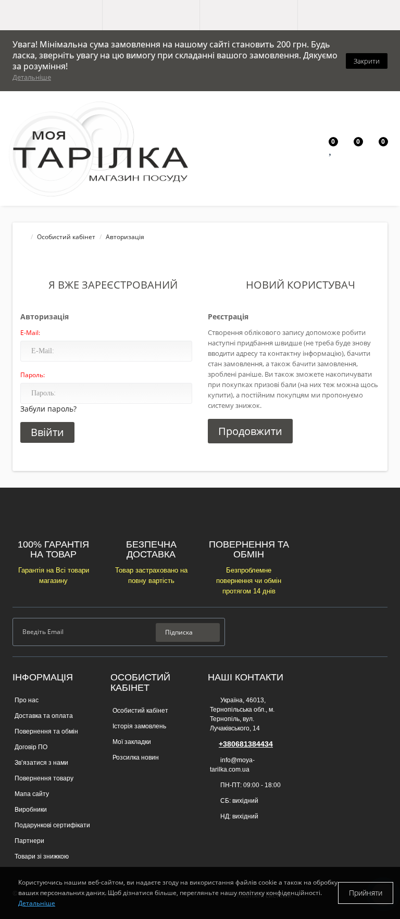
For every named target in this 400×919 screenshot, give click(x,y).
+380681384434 (246, 744)
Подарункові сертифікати (52, 825)
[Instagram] (363, 631)
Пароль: (32, 374)
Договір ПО (31, 747)
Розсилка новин (136, 757)
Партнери (29, 841)
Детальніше (31, 77)
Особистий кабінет (66, 236)
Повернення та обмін (46, 731)
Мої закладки (132, 742)
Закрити (367, 61)
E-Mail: (30, 332)
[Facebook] (346, 631)
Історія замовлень (139, 726)
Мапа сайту (32, 794)
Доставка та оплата (44, 715)
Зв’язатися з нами (41, 762)
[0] (331, 150)
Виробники (31, 809)
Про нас (27, 700)
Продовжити (250, 431)
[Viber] (215, 832)
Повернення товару (44, 778)
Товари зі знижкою (42, 856)
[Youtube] (380, 631)
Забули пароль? (48, 409)
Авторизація (125, 236)
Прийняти (365, 893)
